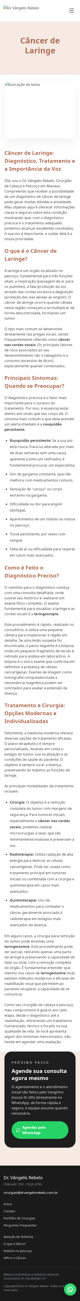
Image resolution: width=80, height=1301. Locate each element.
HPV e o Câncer (15, 1258)
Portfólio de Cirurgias (19, 1218)
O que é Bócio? (15, 1244)
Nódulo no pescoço (18, 1251)
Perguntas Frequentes (20, 1225)
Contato (9, 1211)
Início (8, 1204)
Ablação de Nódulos (18, 1237)
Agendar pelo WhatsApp (34, 1130)
